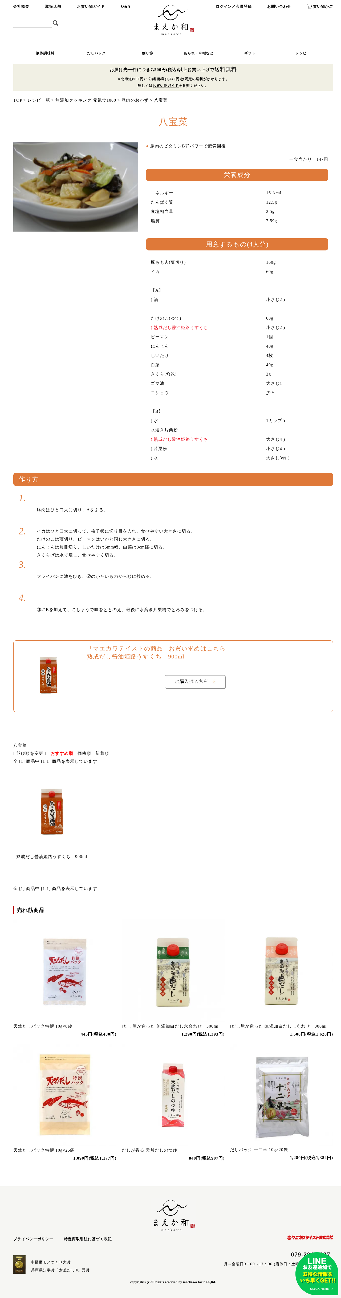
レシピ (301, 53)
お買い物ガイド (91, 7)
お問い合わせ (279, 7)
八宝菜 (161, 100)
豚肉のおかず (135, 100)
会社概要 (21, 7)
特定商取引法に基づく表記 (88, 1239)
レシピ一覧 (38, 100)
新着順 (102, 753)
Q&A (126, 7)
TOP (17, 100)
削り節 (147, 53)
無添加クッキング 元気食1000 (85, 100)
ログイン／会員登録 (234, 7)
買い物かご (323, 7)
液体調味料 (45, 53)
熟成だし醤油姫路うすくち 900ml (51, 856)
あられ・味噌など (199, 53)
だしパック (96, 53)
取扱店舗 (53, 7)
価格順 (84, 753)
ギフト (249, 53)
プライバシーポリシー (33, 1239)
